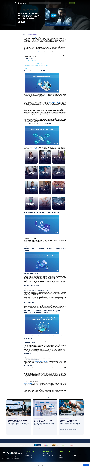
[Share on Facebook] (19, 22)
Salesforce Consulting (47, 453)
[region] (45, 464)
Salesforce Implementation (48, 455)
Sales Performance (28, 453)
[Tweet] (22, 22)
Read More (11, 431)
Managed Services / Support (48, 457)
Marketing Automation (29, 455)
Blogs (50, 3)
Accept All (85, 465)
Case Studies (55, 3)
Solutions (34, 3)
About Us (46, 3)
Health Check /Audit (46, 458)
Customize (73, 465)
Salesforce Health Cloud (35, 148)
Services (40, 3)
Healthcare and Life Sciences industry (41, 361)
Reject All (80, 465)
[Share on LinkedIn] (24, 22)
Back (20, 10)
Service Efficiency (28, 457)
